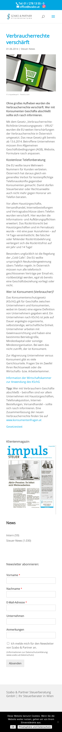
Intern (10, 535)
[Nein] (58, 722)
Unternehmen (15, 616)
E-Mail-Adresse (16, 602)
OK (13, 727)
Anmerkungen (15, 629)
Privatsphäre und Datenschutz (35, 727)
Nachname (14, 589)
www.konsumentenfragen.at (23, 420)
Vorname (13, 575)
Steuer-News (28, 48)
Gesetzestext (14, 426)
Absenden (15, 663)
